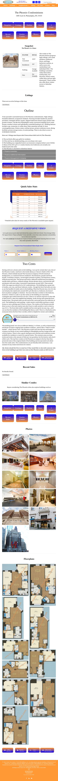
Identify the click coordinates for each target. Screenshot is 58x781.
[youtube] (39, 2)
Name (6, 251)
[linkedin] (36, 2)
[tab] (29, 151)
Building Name (34, 251)
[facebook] (34, 2)
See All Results (6, 104)
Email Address (21, 251)
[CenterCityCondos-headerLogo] (8, 1)
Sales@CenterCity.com (22, 2)
